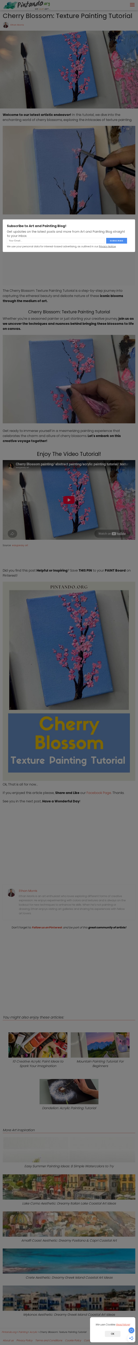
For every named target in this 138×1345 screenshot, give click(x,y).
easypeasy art (20, 545)
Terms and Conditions (48, 1340)
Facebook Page (99, 793)
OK (112, 1334)
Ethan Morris (17, 24)
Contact (89, 1340)
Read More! (123, 1324)
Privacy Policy (24, 1340)
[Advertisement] (69, 969)
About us (8, 1340)
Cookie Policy (73, 1340)
